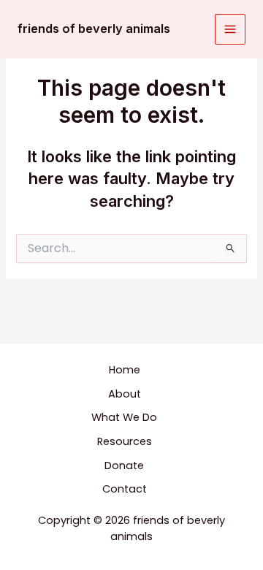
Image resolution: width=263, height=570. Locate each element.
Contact (124, 489)
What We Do (124, 417)
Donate (124, 465)
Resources (124, 441)
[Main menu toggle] (230, 29)
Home (124, 369)
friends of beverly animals (94, 28)
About (124, 394)
